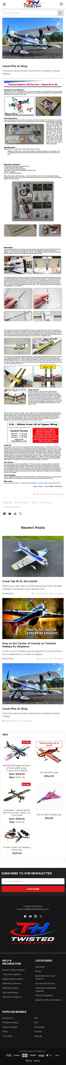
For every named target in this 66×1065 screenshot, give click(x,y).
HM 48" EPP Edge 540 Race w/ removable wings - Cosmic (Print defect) (17, 768)
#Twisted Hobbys (12, 507)
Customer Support (11, 974)
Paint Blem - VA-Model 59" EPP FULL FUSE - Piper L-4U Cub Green (17, 813)
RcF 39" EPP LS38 (49, 772)
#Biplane (7, 502)
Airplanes (40, 967)
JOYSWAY (7, 1036)
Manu (5, 1031)
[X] (20, 513)
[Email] (10, 513)
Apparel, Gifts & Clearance (48, 1000)
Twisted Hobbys (10, 1022)
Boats (38, 971)
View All (38, 1036)
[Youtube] (30, 916)
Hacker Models (9, 1027)
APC (36, 1022)
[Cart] (62, 4)
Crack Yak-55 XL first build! (19, 581)
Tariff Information (10, 988)
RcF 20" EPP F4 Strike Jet (49, 814)
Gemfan (38, 1031)
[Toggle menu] (4, 4)
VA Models (39, 1027)
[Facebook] (4, 513)
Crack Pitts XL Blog (14, 66)
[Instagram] (35, 916)
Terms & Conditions (11, 997)
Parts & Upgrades (43, 995)
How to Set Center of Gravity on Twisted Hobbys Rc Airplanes (29, 645)
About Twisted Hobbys (13, 970)
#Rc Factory (45, 502)
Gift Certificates (10, 992)
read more (8, 593)
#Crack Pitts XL (22, 502)
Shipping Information (12, 979)
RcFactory (7, 1018)
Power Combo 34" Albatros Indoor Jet (17, 848)
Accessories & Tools (45, 983)
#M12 (34, 502)
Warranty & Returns (11, 983)
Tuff (36, 1018)
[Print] (15, 513)
